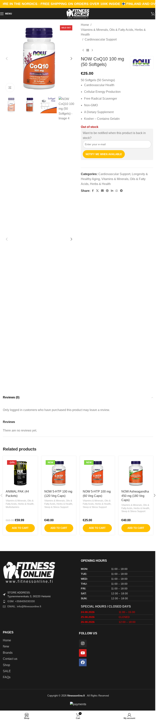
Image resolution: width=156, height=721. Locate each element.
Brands (8, 652)
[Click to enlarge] (10, 87)
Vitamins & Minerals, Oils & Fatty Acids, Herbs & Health (113, 32)
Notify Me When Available (104, 154)
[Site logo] (78, 13)
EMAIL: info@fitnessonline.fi (24, 606)
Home (85, 24)
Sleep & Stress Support (56, 507)
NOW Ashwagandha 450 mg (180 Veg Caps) (135, 496)
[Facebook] (83, 662)
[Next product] (92, 50)
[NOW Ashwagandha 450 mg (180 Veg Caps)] (135, 473)
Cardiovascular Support (101, 39)
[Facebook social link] (92, 190)
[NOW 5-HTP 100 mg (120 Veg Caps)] (58, 473)
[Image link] (39, 572)
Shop (6, 665)
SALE (7, 671)
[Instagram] (83, 643)
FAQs (6, 677)
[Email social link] (102, 190)
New (6, 646)
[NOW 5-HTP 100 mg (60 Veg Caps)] (97, 473)
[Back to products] (87, 50)
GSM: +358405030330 (21, 601)
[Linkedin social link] (112, 190)
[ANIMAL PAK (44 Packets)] (20, 473)
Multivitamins (12, 507)
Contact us (10, 658)
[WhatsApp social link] (116, 190)
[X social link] (97, 190)
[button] (6, 58)
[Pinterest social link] (107, 190)
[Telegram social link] (121, 190)
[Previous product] (83, 50)
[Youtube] (83, 653)
